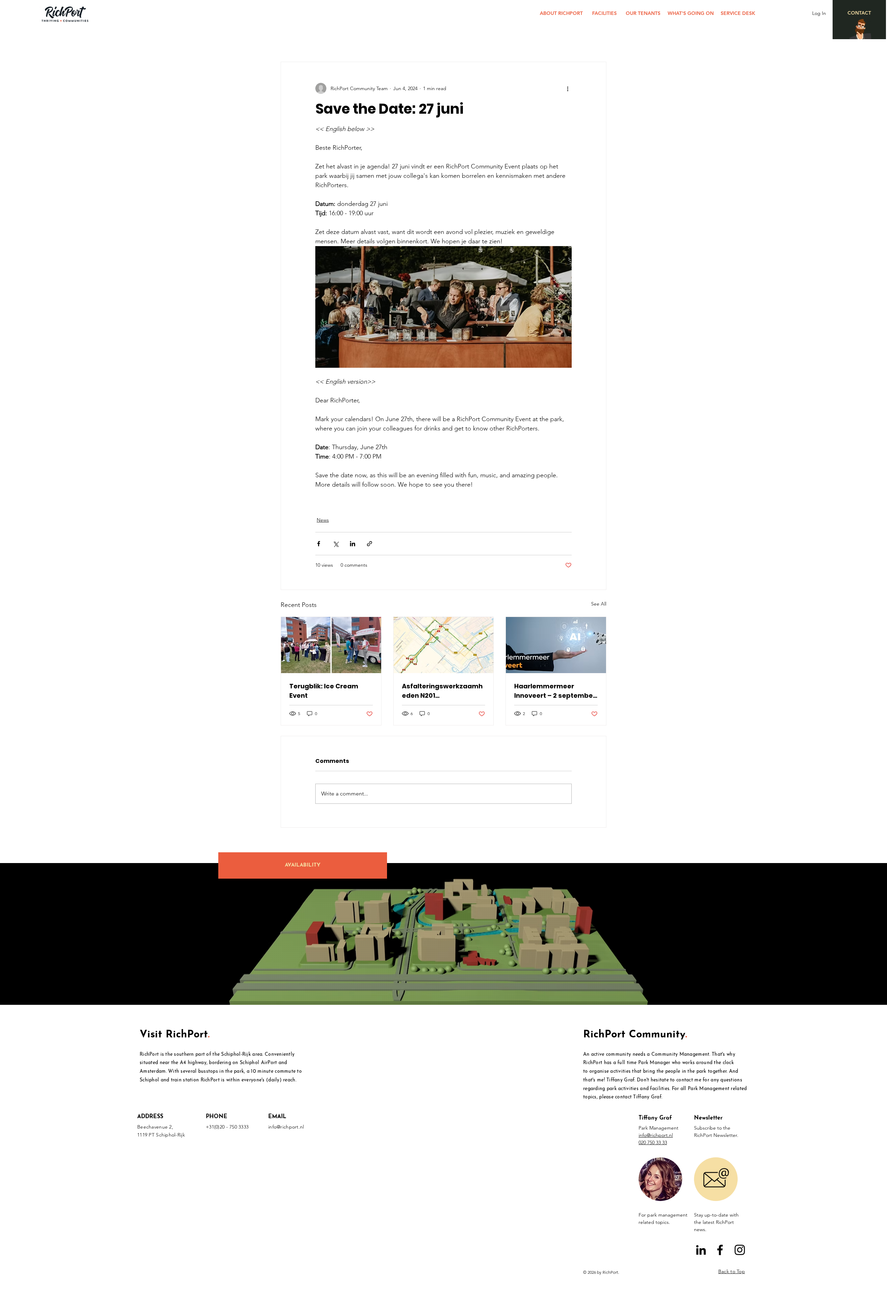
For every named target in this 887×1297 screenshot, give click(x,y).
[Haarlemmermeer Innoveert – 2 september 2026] (556, 645)
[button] (660, 1179)
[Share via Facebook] (318, 543)
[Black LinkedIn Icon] (701, 1250)
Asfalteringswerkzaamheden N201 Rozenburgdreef (442, 691)
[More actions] (567, 88)
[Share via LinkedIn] (352, 543)
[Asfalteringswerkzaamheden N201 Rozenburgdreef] (444, 645)
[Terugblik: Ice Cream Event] (331, 645)
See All (598, 604)
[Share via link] (369, 543)
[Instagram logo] (740, 1250)
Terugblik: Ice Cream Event (323, 691)
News (323, 520)
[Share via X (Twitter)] (335, 543)
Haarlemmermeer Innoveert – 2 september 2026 (555, 691)
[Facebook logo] (720, 1250)
